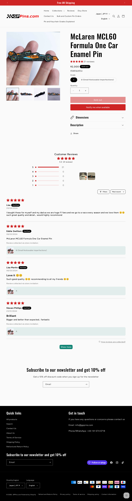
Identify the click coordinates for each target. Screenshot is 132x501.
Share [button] (76, 133)
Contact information (109, 494)
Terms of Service (13, 438)
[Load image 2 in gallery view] (26, 94)
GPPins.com (17, 494)
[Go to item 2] (91, 176)
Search (9, 424)
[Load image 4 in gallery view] (54, 94)
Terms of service (79, 494)
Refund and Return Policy (17, 447)
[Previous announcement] (7, 2)
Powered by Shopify (28, 494)
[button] (58, 11)
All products (11, 419)
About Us (10, 433)
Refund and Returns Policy (48, 494)
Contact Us (11, 428)
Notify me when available (98, 107)
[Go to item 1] (83, 176)
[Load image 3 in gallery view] (40, 94)
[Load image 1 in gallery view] (12, 94)
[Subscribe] (86, 384)
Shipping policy (93, 494)
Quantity (73, 86)
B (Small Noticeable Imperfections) (99, 80)
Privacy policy (65, 494)
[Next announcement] (124, 2)
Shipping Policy (13, 442)
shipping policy (76, 70)
